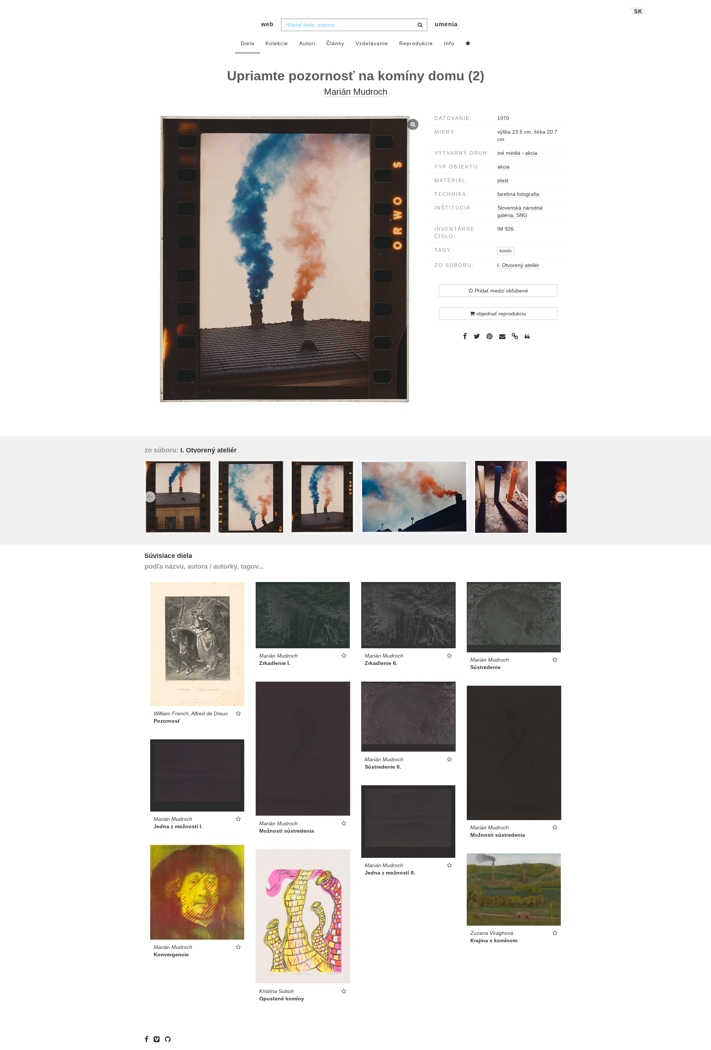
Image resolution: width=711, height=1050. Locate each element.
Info (449, 43)
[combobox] (354, 25)
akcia (503, 167)
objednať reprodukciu (500, 314)
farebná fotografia (518, 194)
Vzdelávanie (372, 43)
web (267, 24)
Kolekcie (277, 43)
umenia (446, 24)
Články (335, 43)
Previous (150, 496)
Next (561, 496)
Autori (307, 43)
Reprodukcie (416, 43)
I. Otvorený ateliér (518, 265)
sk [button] (638, 11)
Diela (247, 43)
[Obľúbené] (468, 43)
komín (506, 251)
